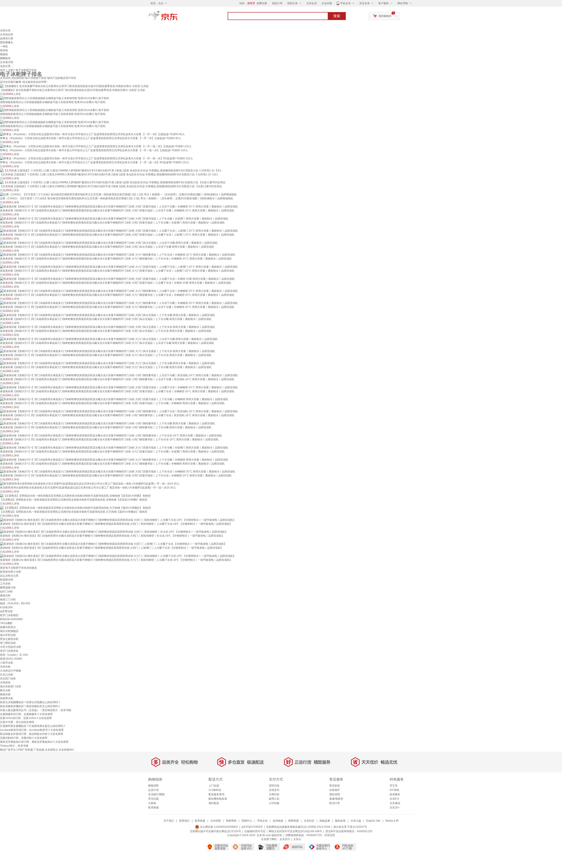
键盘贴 (4, 54)
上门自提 (214, 785)
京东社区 (309, 820)
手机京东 (345, 3)
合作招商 (215, 820)
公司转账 (274, 803)
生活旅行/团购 (156, 794)
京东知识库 (6, 34)
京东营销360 (66, 749)
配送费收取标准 (218, 798)
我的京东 (292, 3)
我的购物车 (385, 16)
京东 (177, 17)
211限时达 (215, 790)
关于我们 (169, 820)
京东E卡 (394, 798)
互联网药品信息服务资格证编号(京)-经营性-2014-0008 (298, 826)
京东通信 (395, 803)
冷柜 (10, 70)
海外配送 (214, 803)
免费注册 (261, 3)
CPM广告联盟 (24, 749)
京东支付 (284, 839)
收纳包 (4, 50)
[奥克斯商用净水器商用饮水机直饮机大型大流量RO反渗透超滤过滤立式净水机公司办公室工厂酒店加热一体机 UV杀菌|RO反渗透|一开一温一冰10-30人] (90, 483)
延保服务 (395, 794)
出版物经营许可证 (254, 831)
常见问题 (153, 798)
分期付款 (274, 794)
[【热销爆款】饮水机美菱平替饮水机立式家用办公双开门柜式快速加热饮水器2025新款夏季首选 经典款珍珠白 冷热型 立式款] (74, 85)
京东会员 (311, 3)
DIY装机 (394, 790)
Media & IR (392, 820)
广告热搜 (39, 749)
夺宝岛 (394, 785)
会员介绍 (153, 790)
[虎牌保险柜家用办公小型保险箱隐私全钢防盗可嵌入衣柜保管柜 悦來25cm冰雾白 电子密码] (54, 110)
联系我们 (184, 820)
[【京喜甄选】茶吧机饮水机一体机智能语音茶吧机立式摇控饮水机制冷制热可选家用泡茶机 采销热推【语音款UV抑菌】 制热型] (75, 495)
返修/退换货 (336, 798)
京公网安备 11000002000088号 (218, 826)
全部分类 (5, 30)
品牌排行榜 (6, 38)
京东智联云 (51, 749)
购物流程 (153, 785)
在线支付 (274, 790)
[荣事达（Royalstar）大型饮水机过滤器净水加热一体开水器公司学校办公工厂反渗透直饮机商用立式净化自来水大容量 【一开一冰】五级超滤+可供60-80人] (92, 134)
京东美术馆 (6, 62)
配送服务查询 (216, 794)
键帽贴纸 (5, 58)
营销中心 (246, 820)
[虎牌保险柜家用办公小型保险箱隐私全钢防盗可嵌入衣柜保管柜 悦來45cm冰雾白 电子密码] (54, 98)
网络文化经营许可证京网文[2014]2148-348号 (295, 831)
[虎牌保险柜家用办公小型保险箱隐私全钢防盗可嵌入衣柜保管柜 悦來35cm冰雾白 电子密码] (54, 121)
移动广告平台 (8, 749)
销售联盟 (293, 820)
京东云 (297, 839)
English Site (373, 820)
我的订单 (277, 3)
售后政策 (334, 785)
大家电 (152, 803)
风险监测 (324, 820)
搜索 (336, 16)
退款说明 (334, 794)
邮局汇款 (274, 798)
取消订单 (334, 803)
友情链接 (278, 820)
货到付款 (274, 785)
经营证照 (329, 835)
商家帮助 (231, 820)
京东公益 (356, 820)
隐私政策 (340, 820)
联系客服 (153, 807)
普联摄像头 (6, 42)
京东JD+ (395, 807)
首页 (2, 70)
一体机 (4, 46)
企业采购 (326, 3)
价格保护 (334, 790)
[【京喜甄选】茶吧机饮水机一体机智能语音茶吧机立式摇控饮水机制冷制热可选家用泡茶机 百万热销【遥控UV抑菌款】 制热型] (75, 507)
